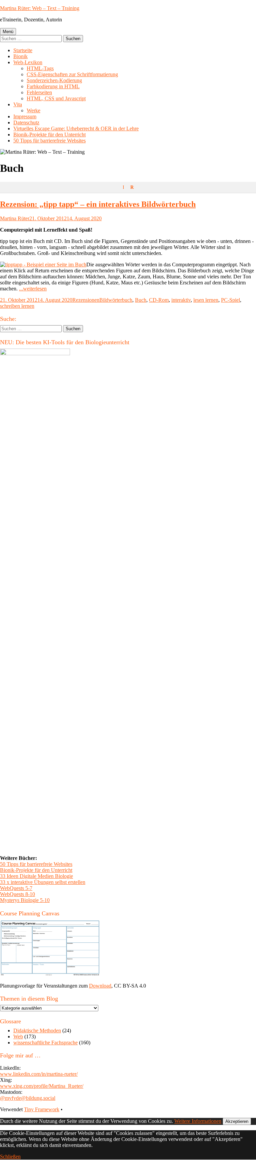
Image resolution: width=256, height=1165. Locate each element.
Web (18, 1036)
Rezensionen (85, 300)
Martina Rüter (14, 218)
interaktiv (181, 300)
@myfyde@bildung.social (27, 1098)
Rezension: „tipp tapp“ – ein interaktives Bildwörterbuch (98, 204)
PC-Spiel (230, 300)
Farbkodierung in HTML (53, 86)
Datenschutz (26, 122)
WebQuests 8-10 (17, 894)
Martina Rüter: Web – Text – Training (39, 8)
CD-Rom (159, 300)
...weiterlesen (33, 288)
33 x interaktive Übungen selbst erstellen (42, 882)
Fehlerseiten (39, 92)
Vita (17, 104)
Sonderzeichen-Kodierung (54, 80)
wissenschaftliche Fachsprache (45, 1042)
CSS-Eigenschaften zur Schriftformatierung (72, 74)
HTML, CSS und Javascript (56, 98)
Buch (140, 300)
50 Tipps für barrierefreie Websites (49, 140)
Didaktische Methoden (37, 1030)
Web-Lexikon (27, 62)
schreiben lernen (17, 306)
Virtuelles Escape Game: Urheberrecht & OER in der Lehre (76, 128)
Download (100, 986)
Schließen (10, 1156)
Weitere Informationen (197, 1121)
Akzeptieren (236, 1121)
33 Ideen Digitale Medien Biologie (36, 876)
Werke (33, 110)
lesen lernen (205, 300)
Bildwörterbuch (115, 300)
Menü (8, 31)
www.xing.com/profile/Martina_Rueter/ (41, 1086)
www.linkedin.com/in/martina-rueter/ (39, 1074)
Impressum (24, 116)
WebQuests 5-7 (16, 888)
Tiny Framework (41, 1109)
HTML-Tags (40, 68)
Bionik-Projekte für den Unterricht (49, 134)
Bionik (20, 56)
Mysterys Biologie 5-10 (25, 900)
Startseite (22, 50)
